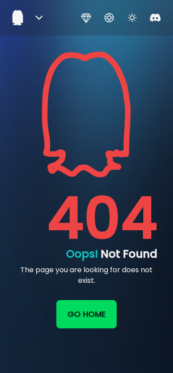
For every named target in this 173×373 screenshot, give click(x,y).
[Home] (17, 17)
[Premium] (86, 17)
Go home (86, 314)
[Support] (109, 17)
